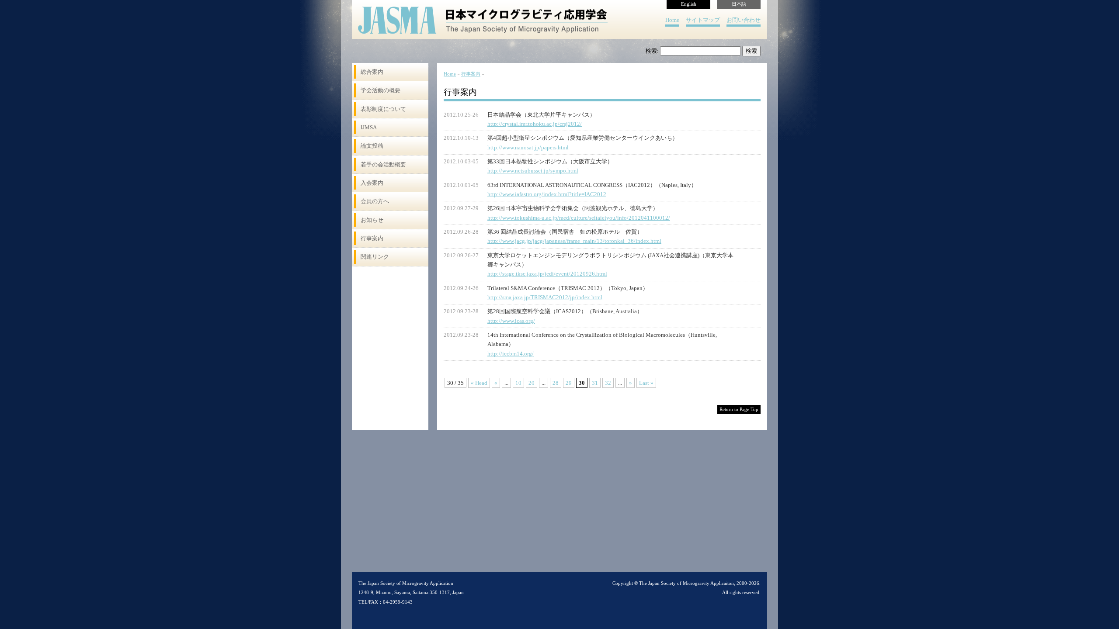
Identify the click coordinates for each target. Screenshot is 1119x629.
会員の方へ (375, 201)
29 (569, 383)
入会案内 (372, 183)
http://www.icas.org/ (511, 321)
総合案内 (372, 72)
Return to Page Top (738, 409)
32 (608, 383)
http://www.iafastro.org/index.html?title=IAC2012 (546, 194)
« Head (479, 383)
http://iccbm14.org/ (510, 353)
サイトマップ (703, 20)
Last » (646, 383)
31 (595, 383)
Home (672, 20)
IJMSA (369, 127)
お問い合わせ (743, 20)
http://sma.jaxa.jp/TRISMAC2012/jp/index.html (544, 297)
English (688, 4)
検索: (652, 51)
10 (518, 383)
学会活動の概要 (380, 90)
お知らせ (372, 220)
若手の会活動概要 (383, 164)
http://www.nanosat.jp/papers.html (528, 147)
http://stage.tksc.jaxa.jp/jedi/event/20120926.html (547, 273)
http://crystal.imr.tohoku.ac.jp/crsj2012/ (534, 124)
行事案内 (372, 238)
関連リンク (375, 256)
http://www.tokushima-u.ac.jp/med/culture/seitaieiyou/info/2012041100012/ (578, 217)
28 (556, 383)
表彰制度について (383, 109)
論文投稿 (372, 145)
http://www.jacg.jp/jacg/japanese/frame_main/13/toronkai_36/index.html (574, 241)
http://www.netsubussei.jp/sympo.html (532, 170)
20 (531, 383)
